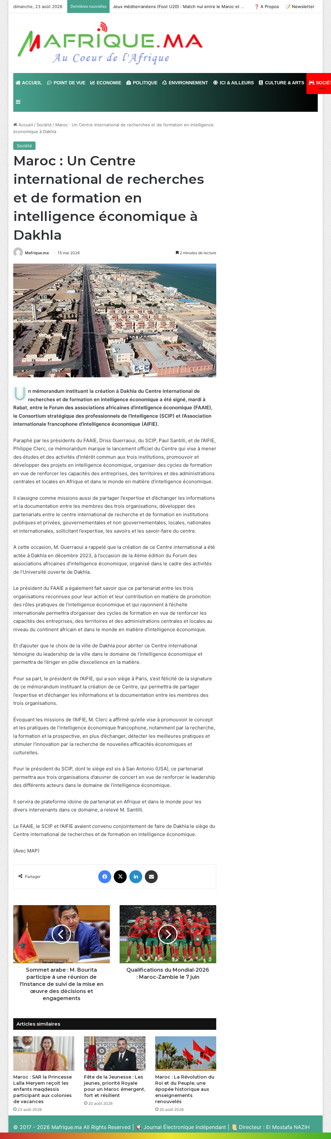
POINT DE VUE (68, 82)
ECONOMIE (108, 82)
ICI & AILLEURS (236, 82)
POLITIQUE (144, 82)
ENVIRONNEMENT (187, 82)
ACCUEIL (31, 82)
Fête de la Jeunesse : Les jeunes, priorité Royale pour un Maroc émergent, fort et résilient (114, 1086)
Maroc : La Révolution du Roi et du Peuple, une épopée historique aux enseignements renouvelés (184, 1089)
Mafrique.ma (37, 252)
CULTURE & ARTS (284, 82)
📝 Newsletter (300, 6)
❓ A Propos (266, 6)
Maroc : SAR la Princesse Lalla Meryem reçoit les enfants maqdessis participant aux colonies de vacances (42, 1089)
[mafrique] (110, 43)
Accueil (25, 124)
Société (44, 124)
